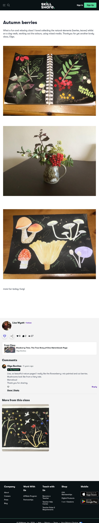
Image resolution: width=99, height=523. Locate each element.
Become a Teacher (46, 497)
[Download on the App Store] (88, 494)
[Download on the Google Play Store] (88, 501)
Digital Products (68, 498)
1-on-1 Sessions (68, 502)
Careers (7, 496)
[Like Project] (4, 336)
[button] (4, 5)
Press (6, 500)
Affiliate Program (30, 496)
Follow (29, 323)
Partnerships (28, 500)
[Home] (48, 5)
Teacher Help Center (48, 503)
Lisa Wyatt (18, 322)
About (6, 492)
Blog (6, 503)
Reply (94, 387)
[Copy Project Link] (11, 336)
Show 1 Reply (13, 390)
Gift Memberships (67, 494)
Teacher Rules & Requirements (49, 509)
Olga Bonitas (14, 366)
